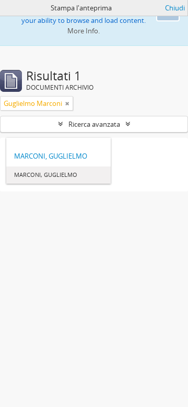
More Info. (83, 30)
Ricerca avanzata (94, 124)
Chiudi (175, 8)
